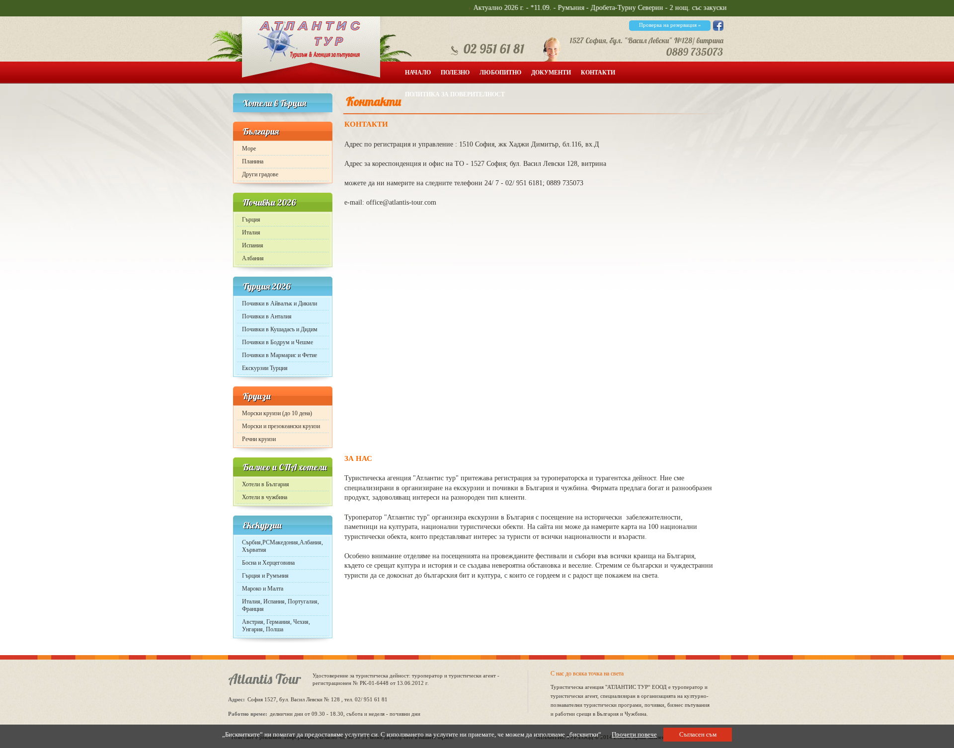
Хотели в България (265, 484)
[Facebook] (718, 28)
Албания (253, 258)
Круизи (256, 396)
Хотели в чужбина (264, 497)
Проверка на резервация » (670, 25)
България (260, 131)
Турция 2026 (266, 286)
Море (249, 148)
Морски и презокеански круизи (281, 426)
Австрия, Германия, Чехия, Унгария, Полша (276, 625)
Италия (251, 232)
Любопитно (500, 72)
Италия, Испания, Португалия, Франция (280, 605)
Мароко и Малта (262, 588)
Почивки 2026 (269, 202)
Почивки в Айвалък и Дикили (279, 303)
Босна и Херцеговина (268, 562)
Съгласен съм (697, 734)
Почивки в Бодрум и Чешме (277, 342)
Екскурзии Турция (265, 368)
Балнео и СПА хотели (284, 467)
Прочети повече (634, 734)
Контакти (598, 72)
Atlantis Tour (264, 678)
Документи (551, 72)
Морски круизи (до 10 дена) (277, 413)
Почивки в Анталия (267, 316)
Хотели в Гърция (274, 103)
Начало (418, 72)
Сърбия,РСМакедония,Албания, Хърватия (282, 546)
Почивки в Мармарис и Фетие (279, 355)
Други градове (260, 174)
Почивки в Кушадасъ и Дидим (280, 329)
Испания (252, 245)
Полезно (455, 72)
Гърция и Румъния (265, 575)
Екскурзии (262, 525)
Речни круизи (259, 439)
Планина (252, 161)
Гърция (251, 219)
